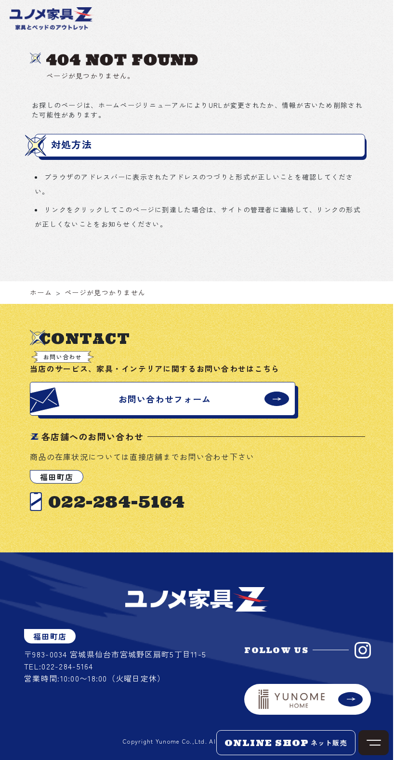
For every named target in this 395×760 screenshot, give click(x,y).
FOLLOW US (276, 650)
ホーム (41, 292)
